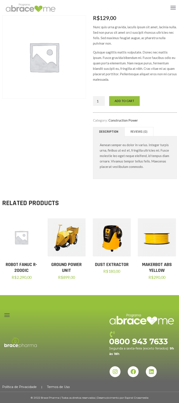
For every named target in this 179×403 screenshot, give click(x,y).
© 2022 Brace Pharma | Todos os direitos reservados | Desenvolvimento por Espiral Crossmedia (89, 397)
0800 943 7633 (138, 341)
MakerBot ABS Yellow (157, 268)
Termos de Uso (58, 387)
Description (108, 131)
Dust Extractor (112, 265)
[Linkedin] (151, 371)
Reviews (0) (139, 131)
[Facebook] (133, 371)
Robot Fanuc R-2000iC (21, 268)
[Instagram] (115, 371)
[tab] (108, 131)
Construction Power (123, 120)
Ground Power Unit (66, 268)
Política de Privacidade (19, 387)
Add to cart (124, 101)
